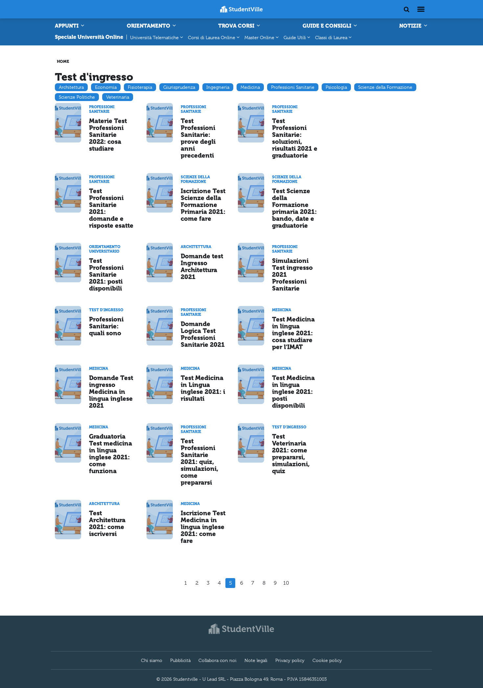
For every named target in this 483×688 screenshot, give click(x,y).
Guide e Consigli (328, 26)
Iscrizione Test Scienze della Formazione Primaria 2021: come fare (203, 205)
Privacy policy (290, 660)
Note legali (255, 660)
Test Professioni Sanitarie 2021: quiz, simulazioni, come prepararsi (199, 462)
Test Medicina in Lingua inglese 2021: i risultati (203, 388)
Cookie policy (327, 660)
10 (286, 583)
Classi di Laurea (331, 37)
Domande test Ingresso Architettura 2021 (202, 266)
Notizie (411, 26)
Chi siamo (151, 660)
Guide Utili (295, 37)
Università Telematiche (154, 37)
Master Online (259, 37)
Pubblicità (180, 660)
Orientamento (149, 26)
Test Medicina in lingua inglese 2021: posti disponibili (293, 391)
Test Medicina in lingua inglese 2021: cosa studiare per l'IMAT (293, 333)
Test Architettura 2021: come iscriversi (107, 523)
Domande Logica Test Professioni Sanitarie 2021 (203, 334)
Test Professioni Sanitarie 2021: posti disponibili (106, 274)
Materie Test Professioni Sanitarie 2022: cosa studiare (108, 134)
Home (63, 61)
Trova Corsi (237, 26)
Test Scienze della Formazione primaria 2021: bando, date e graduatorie (294, 208)
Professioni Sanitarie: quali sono (106, 326)
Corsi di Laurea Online (211, 37)
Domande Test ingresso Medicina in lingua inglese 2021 (111, 391)
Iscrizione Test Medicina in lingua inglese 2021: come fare (203, 527)
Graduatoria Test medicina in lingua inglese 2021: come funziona (110, 453)
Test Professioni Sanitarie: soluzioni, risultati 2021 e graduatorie (294, 138)
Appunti (67, 26)
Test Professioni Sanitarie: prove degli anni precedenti (198, 138)
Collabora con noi (217, 660)
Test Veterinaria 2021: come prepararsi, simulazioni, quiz (291, 453)
